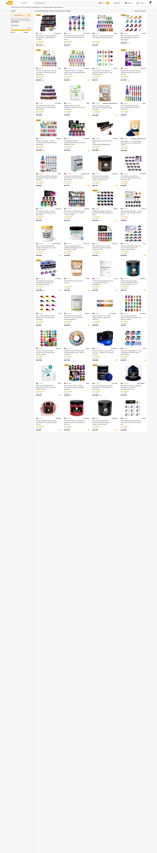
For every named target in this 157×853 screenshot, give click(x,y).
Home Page (14, 7)
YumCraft (143, 68)
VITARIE (115, 208)
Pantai (87, 278)
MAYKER (87, 313)
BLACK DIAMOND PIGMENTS (141, 383)
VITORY (87, 348)
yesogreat (143, 313)
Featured (143, 11)
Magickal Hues (85, 173)
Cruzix (144, 348)
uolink (115, 278)
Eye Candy (114, 383)
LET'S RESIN (86, 33)
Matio (144, 418)
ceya (144, 243)
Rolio (59, 313)
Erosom (115, 68)
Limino (59, 68)
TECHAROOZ (114, 348)
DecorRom (86, 68)
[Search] (107, 3)
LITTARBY (115, 138)
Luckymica (114, 173)
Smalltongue (57, 33)
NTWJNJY (58, 418)
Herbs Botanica (57, 243)
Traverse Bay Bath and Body (113, 313)
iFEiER (87, 103)
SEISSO (144, 33)
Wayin (144, 103)
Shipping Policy (15, 21)
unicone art (86, 243)
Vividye (115, 33)
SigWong (58, 138)
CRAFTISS (58, 348)
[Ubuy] (9, 3)
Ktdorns (143, 208)
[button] (118, 3)
